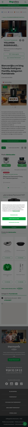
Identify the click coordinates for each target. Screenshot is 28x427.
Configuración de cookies (14, 222)
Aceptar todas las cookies (14, 218)
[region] (14, 213)
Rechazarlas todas (14, 214)
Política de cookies (16, 210)
